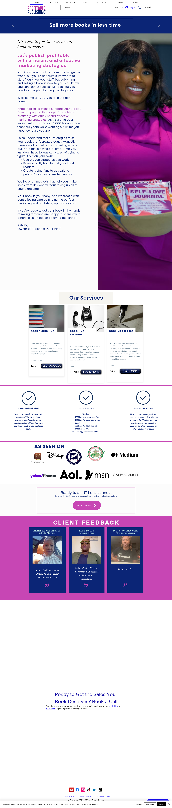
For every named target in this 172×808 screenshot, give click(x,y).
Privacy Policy (92, 804)
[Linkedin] (94, 790)
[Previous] (13, 24)
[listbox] (150, 7)
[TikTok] (89, 790)
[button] (140, 7)
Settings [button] (139, 804)
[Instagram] (83, 790)
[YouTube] (71, 790)
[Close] (169, 804)
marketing (50, 708)
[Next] (159, 24)
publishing (113, 706)
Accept (161, 804)
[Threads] (100, 790)
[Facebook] (77, 790)
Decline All (150, 804)
